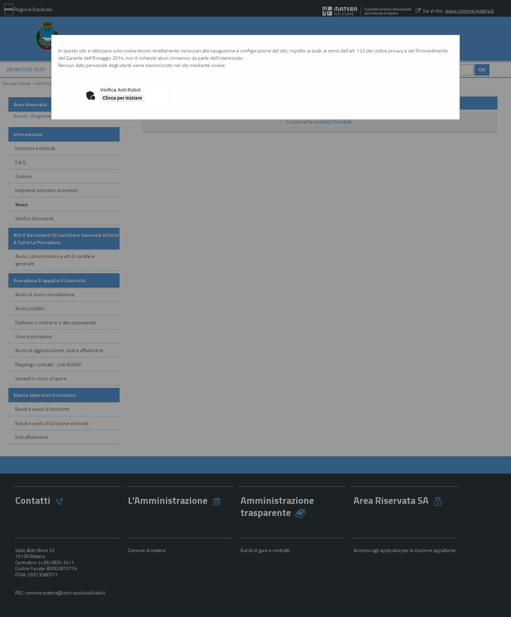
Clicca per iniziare (122, 98)
